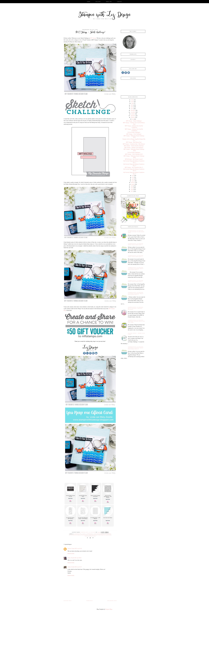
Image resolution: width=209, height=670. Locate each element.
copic (84, 533)
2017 (132, 191)
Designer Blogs (108, 609)
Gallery (98, 1)
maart (133, 181)
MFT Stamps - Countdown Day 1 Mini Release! (134, 144)
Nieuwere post (112, 600)
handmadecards (99, 533)
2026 (132, 100)
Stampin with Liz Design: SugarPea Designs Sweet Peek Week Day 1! (135, 268)
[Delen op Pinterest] (108, 532)
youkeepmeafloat (90, 536)
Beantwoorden (71, 553)
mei (133, 177)
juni (133, 175)
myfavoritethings (74, 535)
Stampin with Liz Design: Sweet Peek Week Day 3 (135, 281)
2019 (132, 188)
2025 (132, 101)
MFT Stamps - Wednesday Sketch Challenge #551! (134, 136)
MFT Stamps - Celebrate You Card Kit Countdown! (134, 126)
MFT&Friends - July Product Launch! (134, 159)
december (133, 110)
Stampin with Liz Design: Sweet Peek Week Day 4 (135, 244)
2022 (132, 107)
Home (88, 1)
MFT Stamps (93, 38)
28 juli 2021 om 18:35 (76, 548)
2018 (132, 189)
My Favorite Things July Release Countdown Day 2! (133, 164)
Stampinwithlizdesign (104, 535)
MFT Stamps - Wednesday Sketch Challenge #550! (134, 149)
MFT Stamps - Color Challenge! (133, 134)
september (133, 115)
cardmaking (78, 533)
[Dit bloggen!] (103, 532)
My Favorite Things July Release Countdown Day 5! (133, 173)
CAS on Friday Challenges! (134, 132)
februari (133, 182)
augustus (133, 117)
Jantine (69, 567)
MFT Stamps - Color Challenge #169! (134, 154)
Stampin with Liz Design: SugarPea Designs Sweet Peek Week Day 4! (135, 293)
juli (133, 119)
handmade (89, 533)
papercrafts (93, 535)
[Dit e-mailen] (101, 532)
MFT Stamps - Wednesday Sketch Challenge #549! (134, 156)
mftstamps (107, 533)
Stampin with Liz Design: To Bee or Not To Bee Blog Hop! (136, 231)
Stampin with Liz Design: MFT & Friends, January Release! (135, 308)
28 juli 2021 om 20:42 (76, 557)
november (133, 112)
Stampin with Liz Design (104, 15)
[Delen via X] (104, 532)
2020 (132, 186)
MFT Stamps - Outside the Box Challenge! (134, 145)
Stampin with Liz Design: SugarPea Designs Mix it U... (134, 139)
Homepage (89, 600)
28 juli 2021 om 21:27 (76, 567)
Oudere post (68, 600)
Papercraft (84, 535)
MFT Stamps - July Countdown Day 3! (134, 167)
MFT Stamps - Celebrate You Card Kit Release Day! (134, 123)
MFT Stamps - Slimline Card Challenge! (133, 147)
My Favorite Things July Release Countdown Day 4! (133, 169)
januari (132, 184)
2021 (132, 108)
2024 (132, 103)
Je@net (69, 548)
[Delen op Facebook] (106, 532)
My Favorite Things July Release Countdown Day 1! (133, 161)
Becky (69, 557)
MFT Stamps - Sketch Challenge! (134, 121)
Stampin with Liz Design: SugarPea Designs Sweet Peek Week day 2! (135, 348)
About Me (109, 1)
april (133, 179)
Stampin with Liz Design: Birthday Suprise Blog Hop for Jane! (136, 321)
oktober (133, 114)
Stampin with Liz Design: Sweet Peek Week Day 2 (135, 256)
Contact (119, 1)
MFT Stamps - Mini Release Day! (134, 142)
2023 (132, 105)
